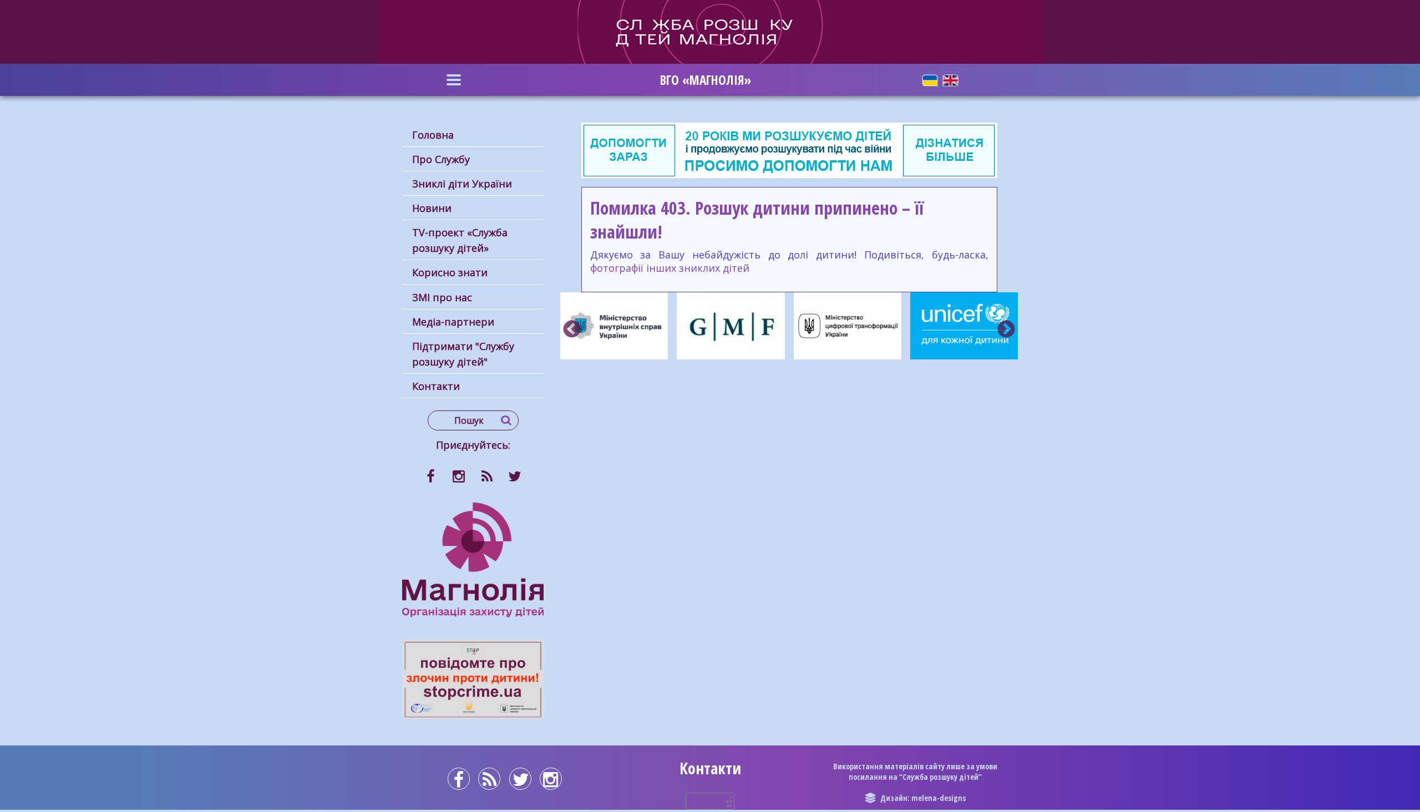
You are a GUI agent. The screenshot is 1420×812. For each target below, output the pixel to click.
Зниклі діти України (462, 183)
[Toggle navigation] (453, 79)
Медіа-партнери (453, 321)
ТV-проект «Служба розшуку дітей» (460, 240)
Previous (572, 330)
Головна (433, 134)
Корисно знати (450, 272)
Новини (432, 208)
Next (1006, 330)
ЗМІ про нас (442, 297)
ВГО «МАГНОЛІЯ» (705, 80)
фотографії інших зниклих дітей (669, 268)
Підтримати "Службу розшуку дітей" (463, 353)
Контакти (436, 386)
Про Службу (441, 159)
